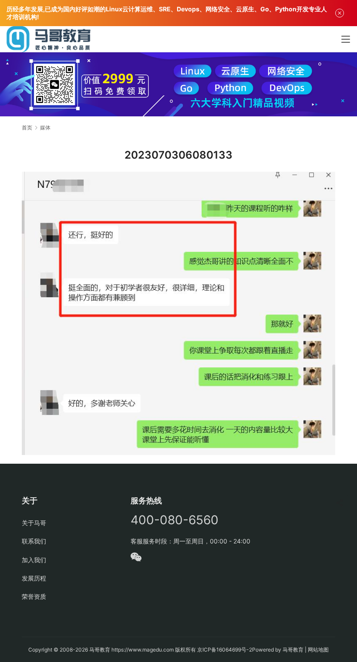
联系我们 (34, 541)
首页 (27, 127)
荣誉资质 (34, 596)
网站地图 (318, 649)
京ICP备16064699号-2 (224, 649)
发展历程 (34, 578)
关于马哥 (34, 522)
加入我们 (34, 560)
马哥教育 (99, 649)
